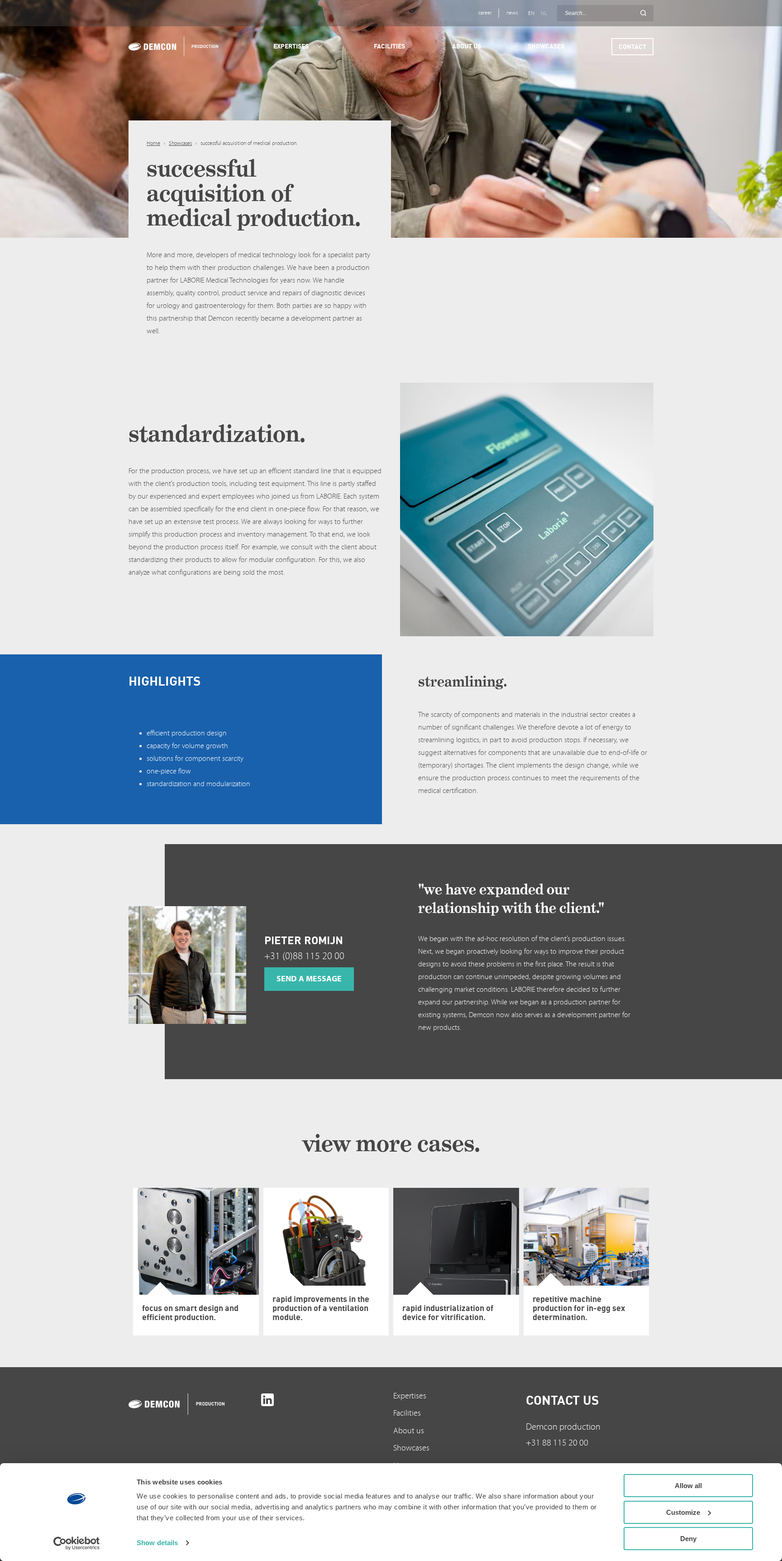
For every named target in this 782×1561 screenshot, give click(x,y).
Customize (683, 1512)
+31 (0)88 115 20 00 (304, 956)
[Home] (172, 47)
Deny (688, 1538)
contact (632, 46)
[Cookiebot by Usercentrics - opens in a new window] (76, 1543)
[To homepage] (193, 1404)
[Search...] (643, 13)
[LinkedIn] (267, 1399)
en (531, 13)
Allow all (688, 1485)
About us (408, 1431)
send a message (309, 979)
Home (153, 143)
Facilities (407, 1413)
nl (544, 13)
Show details (157, 1543)
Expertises (409, 1396)
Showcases (180, 143)
